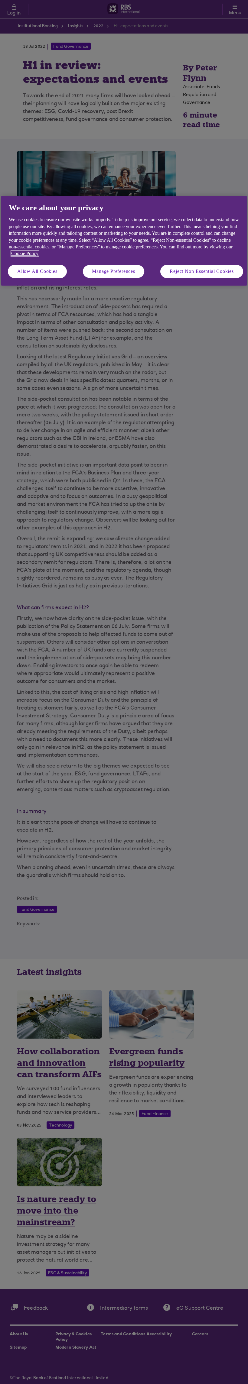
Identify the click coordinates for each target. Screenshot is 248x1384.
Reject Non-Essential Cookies (201, 271)
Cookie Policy (24, 253)
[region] (124, 241)
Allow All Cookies (37, 271)
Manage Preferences (113, 271)
